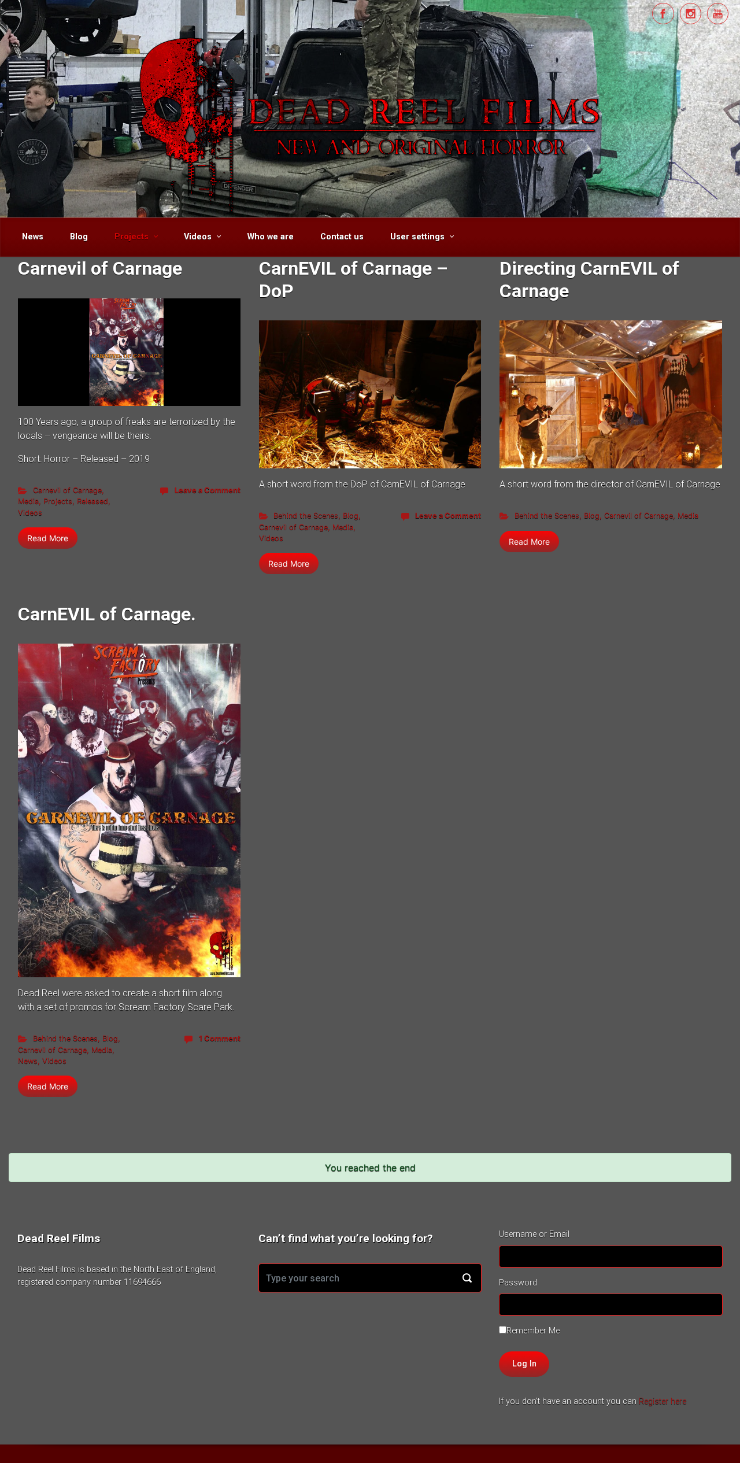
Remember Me (533, 1331)
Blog (79, 237)
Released (92, 501)
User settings (417, 237)
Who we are (270, 237)
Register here (662, 1401)
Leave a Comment (207, 490)
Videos (198, 237)
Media (28, 501)
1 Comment (219, 1038)
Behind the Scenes (305, 515)
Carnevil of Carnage (100, 268)
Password (518, 1283)
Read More (47, 538)
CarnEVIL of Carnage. (107, 614)
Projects (131, 237)
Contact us (342, 237)
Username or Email (534, 1234)
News (32, 237)
